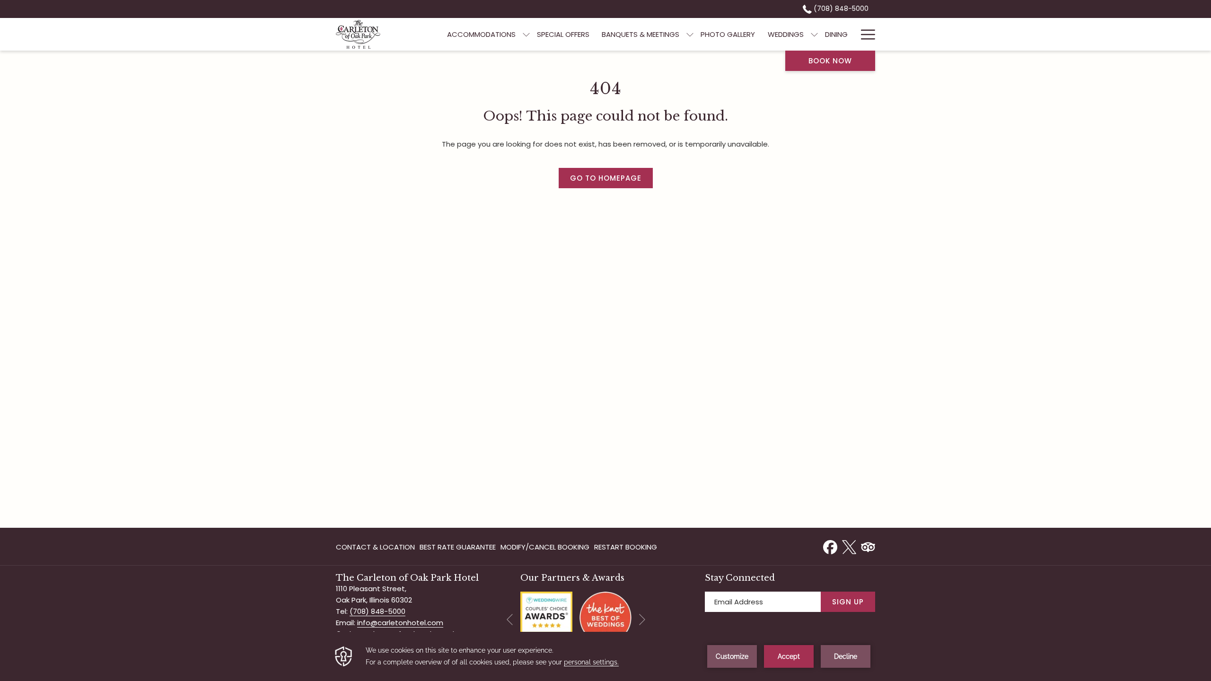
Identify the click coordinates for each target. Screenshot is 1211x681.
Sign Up (848, 602)
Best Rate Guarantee (458, 547)
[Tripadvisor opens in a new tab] (868, 546)
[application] (605, 656)
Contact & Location (375, 547)
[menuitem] (481, 34)
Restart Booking (625, 547)
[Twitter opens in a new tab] (849, 546)
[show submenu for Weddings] (814, 34)
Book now (830, 61)
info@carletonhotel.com (400, 623)
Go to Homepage (605, 178)
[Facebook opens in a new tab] (830, 546)
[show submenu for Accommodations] (526, 34)
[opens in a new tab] (546, 617)
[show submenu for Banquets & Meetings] (689, 34)
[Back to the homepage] (358, 34)
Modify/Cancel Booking (544, 547)
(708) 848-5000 (840, 8)
